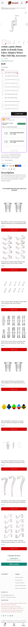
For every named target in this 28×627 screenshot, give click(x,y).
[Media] (25, 13)
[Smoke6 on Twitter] (4, 616)
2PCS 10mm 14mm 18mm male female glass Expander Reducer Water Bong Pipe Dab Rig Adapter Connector (13, 343)
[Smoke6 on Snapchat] (10, 616)
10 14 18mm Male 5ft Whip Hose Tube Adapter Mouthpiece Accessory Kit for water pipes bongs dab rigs (13, 462)
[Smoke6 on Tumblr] (8, 616)
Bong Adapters (9, 160)
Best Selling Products (15, 154)
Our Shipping (18, 580)
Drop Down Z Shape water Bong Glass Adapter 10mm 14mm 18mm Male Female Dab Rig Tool (13, 263)
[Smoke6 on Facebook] (2, 616)
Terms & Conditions (20, 588)
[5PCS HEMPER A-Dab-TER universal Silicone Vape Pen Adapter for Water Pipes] (14, 406)
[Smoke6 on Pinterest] (6, 616)
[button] (1, 24)
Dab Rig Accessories (16, 155)
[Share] (9, 169)
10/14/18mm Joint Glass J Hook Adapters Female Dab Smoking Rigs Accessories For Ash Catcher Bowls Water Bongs (13, 502)
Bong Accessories (5, 155)
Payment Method (19, 582)
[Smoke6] (13, 3)
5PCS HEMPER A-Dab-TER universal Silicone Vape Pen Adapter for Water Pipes (12, 422)
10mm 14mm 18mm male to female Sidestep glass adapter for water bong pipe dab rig (13, 542)
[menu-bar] (3, 3)
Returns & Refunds (20, 585)
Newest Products (5, 157)
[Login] (22, 3)
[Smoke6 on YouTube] (12, 616)
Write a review (14, 564)
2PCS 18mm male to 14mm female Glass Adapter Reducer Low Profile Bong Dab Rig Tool (13, 223)
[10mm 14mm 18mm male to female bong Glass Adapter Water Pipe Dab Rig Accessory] (14, 24)
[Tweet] (11, 169)
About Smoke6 (19, 577)
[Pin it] (14, 169)
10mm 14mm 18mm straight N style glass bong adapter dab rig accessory (14, 302)
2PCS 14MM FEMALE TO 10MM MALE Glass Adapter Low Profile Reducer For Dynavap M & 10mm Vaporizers (13, 382)
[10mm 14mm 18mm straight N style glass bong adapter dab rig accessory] (14, 287)
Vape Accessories (14, 157)
